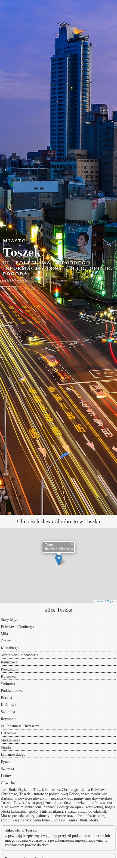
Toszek (19, 803)
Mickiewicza (10, 740)
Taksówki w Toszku (21, 830)
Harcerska (8, 733)
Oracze (6, 641)
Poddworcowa (12, 691)
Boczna (6, 698)
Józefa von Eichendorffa (19, 655)
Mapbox (111, 601)
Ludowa (7, 776)
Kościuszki (9, 705)
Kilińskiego (10, 648)
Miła (4, 634)
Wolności (8, 683)
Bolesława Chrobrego (17, 627)
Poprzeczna (9, 669)
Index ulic (49, 820)
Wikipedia (33, 820)
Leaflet (99, 601)
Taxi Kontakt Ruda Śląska (78, 820)
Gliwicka (8, 783)
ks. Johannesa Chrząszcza (20, 726)
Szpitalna (8, 712)
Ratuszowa (9, 662)
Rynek (5, 761)
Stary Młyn (9, 620)
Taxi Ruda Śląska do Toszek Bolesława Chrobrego (39, 790)
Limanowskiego (13, 754)
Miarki (6, 747)
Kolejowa (8, 676)
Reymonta (8, 719)
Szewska (7, 769)
